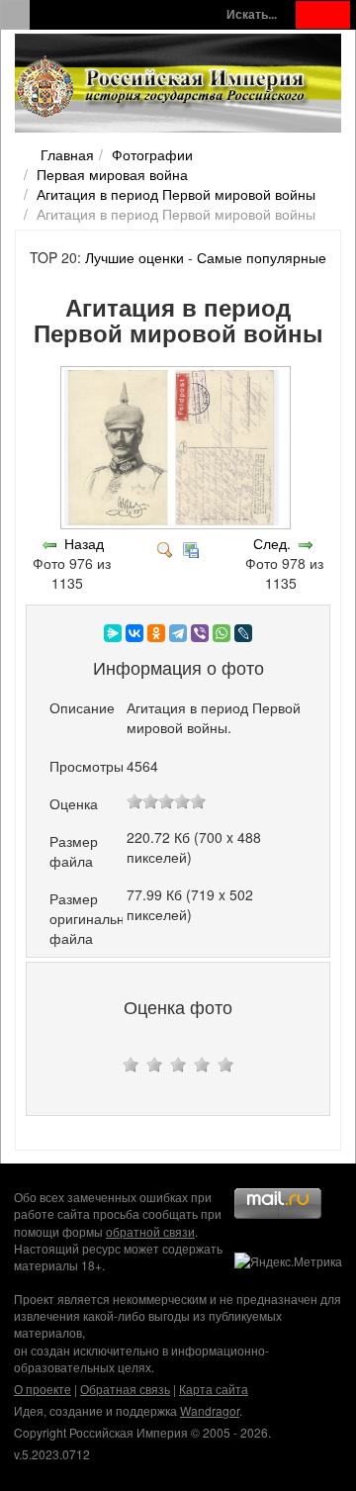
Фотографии (152, 154)
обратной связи (150, 1231)
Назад (84, 543)
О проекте (42, 1388)
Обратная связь (125, 1388)
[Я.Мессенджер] (113, 633)
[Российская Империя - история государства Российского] (163, 87)
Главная (67, 154)
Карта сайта (213, 1388)
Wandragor (209, 1410)
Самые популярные (261, 257)
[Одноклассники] (156, 633)
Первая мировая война (112, 174)
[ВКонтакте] (134, 633)
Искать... (251, 14)
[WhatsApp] (221, 633)
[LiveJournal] (243, 633)
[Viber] (200, 633)
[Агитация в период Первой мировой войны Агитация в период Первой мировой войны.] (177, 523)
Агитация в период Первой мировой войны (176, 194)
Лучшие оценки (134, 257)
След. (272, 543)
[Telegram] (178, 633)
